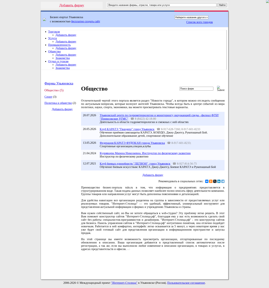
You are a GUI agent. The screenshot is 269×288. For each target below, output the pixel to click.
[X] (214, 181)
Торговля (54, 31)
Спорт (48, 96)
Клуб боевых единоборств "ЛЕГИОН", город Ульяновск (135, 163)
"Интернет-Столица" (124, 282)
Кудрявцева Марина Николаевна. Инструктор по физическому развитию (145, 153)
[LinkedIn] (219, 181)
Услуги (52, 38)
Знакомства (62, 58)
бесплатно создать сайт (85, 21)
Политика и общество (58, 102)
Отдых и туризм (58, 61)
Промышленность (59, 44)
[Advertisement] (59, 175)
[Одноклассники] (210, 181)
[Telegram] (223, 181)
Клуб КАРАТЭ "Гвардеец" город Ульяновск (127, 129)
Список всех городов (199, 22)
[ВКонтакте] (206, 181)
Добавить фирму (71, 5)
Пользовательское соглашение (186, 282)
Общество (54, 51)
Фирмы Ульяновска (58, 83)
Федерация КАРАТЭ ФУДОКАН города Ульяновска (132, 142)
